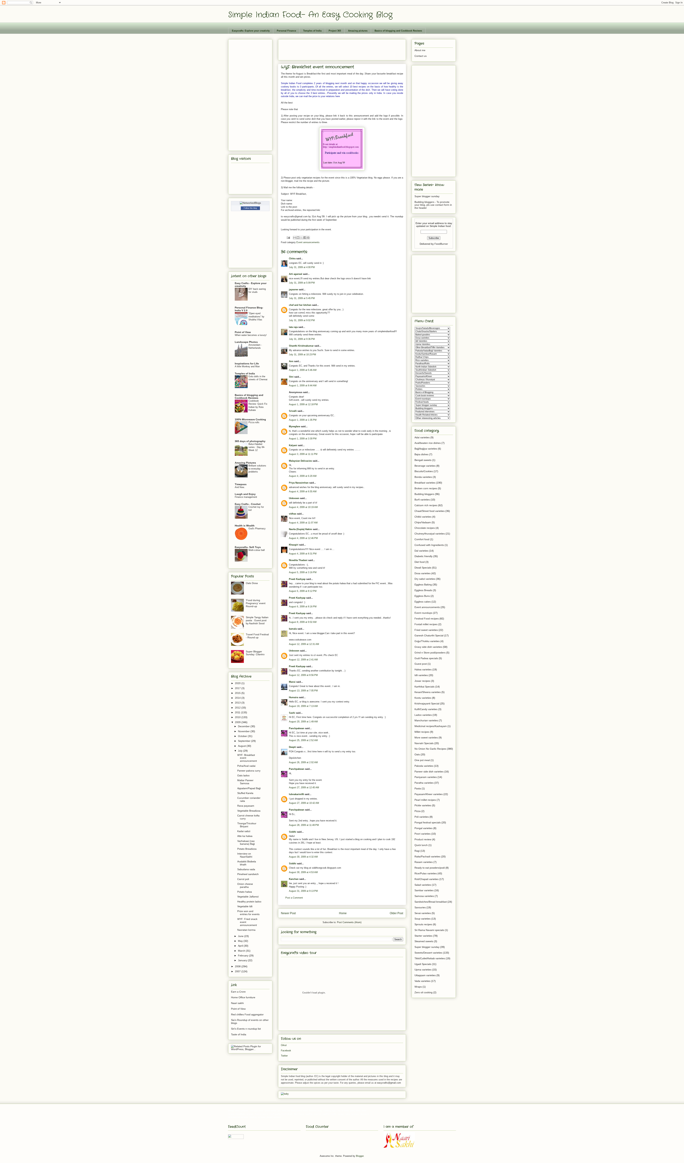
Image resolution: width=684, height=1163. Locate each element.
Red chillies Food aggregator (247, 1014)
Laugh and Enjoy (245, 494)
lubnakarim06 (296, 794)
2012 (238, 707)
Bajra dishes (421, 454)
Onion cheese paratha (245, 885)
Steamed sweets (423, 941)
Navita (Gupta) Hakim (300, 529)
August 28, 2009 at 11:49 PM (304, 825)
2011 (238, 712)
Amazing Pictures (245, 462)
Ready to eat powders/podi (429, 867)
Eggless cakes (422, 601)
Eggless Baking (423, 584)
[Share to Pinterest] (308, 237)
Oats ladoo (243, 775)
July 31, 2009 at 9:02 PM (302, 320)
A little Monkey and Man (247, 366)
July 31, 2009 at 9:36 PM (302, 339)
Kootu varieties (422, 697)
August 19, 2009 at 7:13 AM (303, 706)
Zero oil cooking (423, 992)
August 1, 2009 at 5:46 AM (303, 370)
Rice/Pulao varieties (425, 873)
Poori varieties (422, 833)
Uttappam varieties (425, 975)
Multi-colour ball (256, 550)
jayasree (293, 289)
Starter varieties (423, 935)
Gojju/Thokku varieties (427, 641)
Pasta (417, 788)
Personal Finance (286, 30)
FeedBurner (441, 243)
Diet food (419, 561)
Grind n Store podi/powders (429, 652)
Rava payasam (245, 805)
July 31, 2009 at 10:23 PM (302, 354)
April (241, 945)
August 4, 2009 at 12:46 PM (303, 538)
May (240, 940)
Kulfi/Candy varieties (425, 709)
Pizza (417, 811)
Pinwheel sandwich (248, 874)
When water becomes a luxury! (251, 335)
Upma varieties (422, 969)
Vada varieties (422, 981)
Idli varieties (421, 675)
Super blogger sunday (426, 196)
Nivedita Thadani (298, 560)
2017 (238, 688)
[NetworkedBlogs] (250, 202)
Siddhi (292, 831)
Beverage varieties (425, 465)
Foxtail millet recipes (425, 624)
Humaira (293, 697)
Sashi (292, 713)
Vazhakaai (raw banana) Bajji (246, 842)
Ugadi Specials (422, 964)
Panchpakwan (296, 728)
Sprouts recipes (423, 924)
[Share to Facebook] (305, 237)
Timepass (241, 484)
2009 (238, 722)
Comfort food (421, 539)
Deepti (292, 747)
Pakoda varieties (423, 765)
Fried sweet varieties (426, 630)
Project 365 (335, 30)
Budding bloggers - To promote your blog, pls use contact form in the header (433, 205)
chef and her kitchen (300, 305)
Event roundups (423, 612)
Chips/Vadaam (422, 522)
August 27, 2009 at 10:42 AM (304, 803)
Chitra (292, 258)
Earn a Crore (238, 991)
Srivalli (293, 411)
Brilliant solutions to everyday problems (257, 468)
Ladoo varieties (423, 714)
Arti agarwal (295, 274)
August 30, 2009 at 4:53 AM (303, 872)
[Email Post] (288, 237)
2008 (238, 966)
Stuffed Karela (245, 793)
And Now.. (240, 487)
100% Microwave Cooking (250, 419)
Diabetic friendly (423, 556)
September (244, 740)
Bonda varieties (423, 477)
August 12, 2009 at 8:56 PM (303, 675)
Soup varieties (422, 918)
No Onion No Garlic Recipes (430, 748)
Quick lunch (421, 845)
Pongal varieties (423, 828)
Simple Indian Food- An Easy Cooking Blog (310, 14)
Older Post (396, 913)
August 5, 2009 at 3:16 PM (303, 572)
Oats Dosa (252, 583)
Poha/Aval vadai (246, 765)
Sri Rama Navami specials (429, 930)
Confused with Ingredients (429, 545)
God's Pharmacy (257, 528)
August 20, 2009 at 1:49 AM (303, 721)
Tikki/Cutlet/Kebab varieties (429, 958)
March (242, 950)
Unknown (294, 498)
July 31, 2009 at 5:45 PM (302, 298)
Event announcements (308, 242)
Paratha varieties (424, 782)
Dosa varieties (422, 573)
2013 (238, 702)
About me (419, 50)
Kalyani (293, 445)
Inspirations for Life (247, 363)
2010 (238, 717)
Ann (291, 361)
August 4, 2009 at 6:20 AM (303, 476)
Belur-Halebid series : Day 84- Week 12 (256, 447)
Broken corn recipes (425, 488)
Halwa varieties (423, 669)
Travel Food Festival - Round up (257, 636)
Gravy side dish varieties (428, 646)
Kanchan (294, 879)
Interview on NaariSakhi (244, 855)
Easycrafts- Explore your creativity (251, 30)
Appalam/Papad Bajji (249, 788)
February (243, 955)
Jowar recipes (422, 680)
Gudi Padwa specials (426, 658)
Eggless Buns (422, 596)
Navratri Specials (424, 743)
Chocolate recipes (424, 527)
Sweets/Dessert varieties (428, 952)
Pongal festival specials (427, 822)
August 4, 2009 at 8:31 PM (303, 553)
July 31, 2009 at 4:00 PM (302, 267)
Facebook (286, 1050)
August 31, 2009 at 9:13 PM (303, 891)
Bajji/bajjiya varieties (425, 448)
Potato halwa (244, 891)
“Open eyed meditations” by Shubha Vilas (256, 316)
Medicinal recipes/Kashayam (430, 726)
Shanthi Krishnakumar (301, 345)
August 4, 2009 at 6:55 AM (303, 491)
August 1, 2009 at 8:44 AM (303, 385)
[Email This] (294, 237)
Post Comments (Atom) (349, 922)
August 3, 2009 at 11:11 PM (303, 454)
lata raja (293, 327)
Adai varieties (422, 437)
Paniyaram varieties (425, 777)
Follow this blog (250, 208)
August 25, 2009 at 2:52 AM (303, 740)
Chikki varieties (422, 516)
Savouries (420, 907)
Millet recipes (421, 731)
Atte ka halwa (244, 836)
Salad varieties (422, 884)
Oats (417, 754)
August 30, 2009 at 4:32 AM (303, 856)
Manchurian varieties (426, 720)
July (240, 750)
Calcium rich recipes (425, 505)
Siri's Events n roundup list (246, 1028)
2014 (238, 697)
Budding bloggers (424, 494)
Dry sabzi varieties (424, 578)
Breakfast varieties (424, 482)
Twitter (284, 1055)
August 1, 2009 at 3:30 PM (303, 438)
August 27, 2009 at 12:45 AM (304, 787)
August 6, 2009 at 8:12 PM (303, 591)
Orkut (284, 1045)
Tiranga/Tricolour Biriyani (246, 825)
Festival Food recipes (426, 618)
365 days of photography (250, 441)
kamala (293, 628)
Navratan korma (246, 929)
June (241, 936)
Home (343, 913)
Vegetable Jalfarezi (248, 896)
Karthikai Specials (424, 686)
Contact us (420, 55)
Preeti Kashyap (297, 579)
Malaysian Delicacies (300, 461)
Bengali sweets (422, 460)
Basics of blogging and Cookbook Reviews (398, 30)
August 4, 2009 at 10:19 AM (303, 507)
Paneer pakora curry (248, 770)
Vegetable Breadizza (248, 810)
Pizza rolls (253, 422)
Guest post (420, 663)
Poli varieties (421, 816)
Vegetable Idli (244, 906)
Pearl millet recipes (425, 799)
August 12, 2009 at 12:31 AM (304, 644)
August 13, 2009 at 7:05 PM (303, 690)
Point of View (243, 332)
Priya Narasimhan (299, 482)
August (242, 745)
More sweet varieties (426, 737)
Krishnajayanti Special (426, 703)
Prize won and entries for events (248, 913)
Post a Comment (294, 897)
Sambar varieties (424, 890)
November (244, 731)
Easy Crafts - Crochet (248, 504)
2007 (238, 971)
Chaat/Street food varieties (429, 511)
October (243, 736)
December (244, 726)
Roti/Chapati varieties (426, 879)
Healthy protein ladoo (249, 901)
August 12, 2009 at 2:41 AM (303, 659)
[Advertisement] (346, 49)
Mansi (292, 682)
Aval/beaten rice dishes (427, 443)
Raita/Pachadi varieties (427, 856)
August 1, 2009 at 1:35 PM (303, 420)
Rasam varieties (423, 862)
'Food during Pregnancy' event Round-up (255, 603)
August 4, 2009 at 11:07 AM (303, 522)
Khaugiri (293, 544)
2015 (238, 693)
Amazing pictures (357, 30)
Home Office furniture (243, 997)
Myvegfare (294, 426)
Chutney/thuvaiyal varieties (429, 533)
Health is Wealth (245, 525)
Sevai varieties (422, 913)
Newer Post (288, 913)
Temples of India (312, 30)
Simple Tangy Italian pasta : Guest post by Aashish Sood (257, 620)
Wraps (418, 986)
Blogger (360, 1156)
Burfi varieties (422, 499)
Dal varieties (421, 550)
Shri (291, 376)
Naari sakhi (237, 1003)
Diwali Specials (422, 567)
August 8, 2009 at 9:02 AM (303, 622)
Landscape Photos (246, 342)
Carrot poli (243, 879)
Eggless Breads (423, 590)
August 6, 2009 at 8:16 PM (303, 606)
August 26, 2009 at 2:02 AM (303, 762)
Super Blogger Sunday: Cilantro (255, 653)
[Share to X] (301, 237)
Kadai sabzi (243, 831)
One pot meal (422, 760)
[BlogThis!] (298, 237)
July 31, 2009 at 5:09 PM (302, 282)
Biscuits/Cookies (423, 471)
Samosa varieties (424, 896)
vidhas (292, 513)
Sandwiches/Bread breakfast (430, 901)
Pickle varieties (422, 805)
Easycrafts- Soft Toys (248, 547)
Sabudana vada (246, 869)
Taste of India (238, 1034)
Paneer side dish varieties (429, 771)
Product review (422, 839)
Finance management (246, 497)
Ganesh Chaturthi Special (428, 635)
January (243, 960)
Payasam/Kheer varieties (428, 794)
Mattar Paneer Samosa (245, 782)
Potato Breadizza (246, 848)
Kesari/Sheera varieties (427, 692)
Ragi (417, 850)
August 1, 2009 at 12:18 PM (303, 404)
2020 (238, 683)
